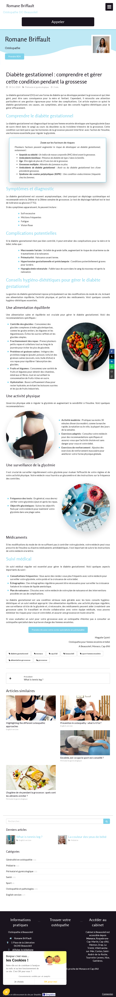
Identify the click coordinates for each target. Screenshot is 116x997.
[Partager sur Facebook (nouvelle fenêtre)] (111, 351)
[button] (6, 991)
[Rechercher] (106, 821)
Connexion (107, 994)
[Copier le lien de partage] (111, 376)
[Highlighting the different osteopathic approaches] (31, 707)
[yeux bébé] (62, 839)
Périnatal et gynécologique (19, 871)
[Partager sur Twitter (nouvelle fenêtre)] (111, 356)
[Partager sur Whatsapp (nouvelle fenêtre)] (111, 366)
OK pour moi (50, 981)
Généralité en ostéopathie (19, 859)
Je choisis (19, 981)
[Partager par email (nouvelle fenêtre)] (111, 371)
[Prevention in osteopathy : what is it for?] (85, 707)
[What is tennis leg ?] (10, 839)
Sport (9, 883)
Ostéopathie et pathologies (20, 888)
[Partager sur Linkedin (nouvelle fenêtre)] (111, 361)
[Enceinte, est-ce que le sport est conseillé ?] (85, 742)
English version (13, 894)
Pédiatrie (10, 865)
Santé (9, 877)
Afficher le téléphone (22, 949)
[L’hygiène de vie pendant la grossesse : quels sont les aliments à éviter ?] (31, 777)
